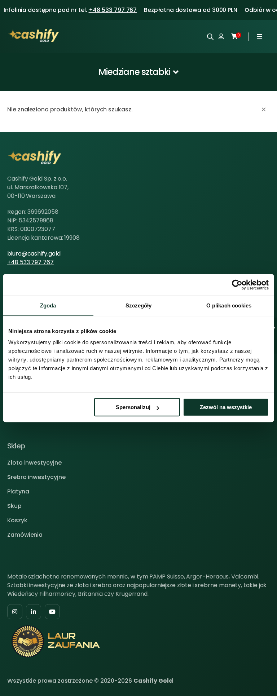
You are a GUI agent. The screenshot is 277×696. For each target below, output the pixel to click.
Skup (14, 506)
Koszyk (17, 520)
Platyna (18, 491)
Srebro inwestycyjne (36, 477)
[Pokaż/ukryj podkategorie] (138, 72)
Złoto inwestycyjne (34, 462)
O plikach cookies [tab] (229, 305)
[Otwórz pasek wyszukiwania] (210, 36)
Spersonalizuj (133, 407)
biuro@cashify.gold (34, 253)
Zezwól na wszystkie (226, 407)
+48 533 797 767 (113, 10)
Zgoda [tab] (48, 305)
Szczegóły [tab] (139, 305)
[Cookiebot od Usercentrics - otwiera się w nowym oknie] (237, 284)
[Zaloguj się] (221, 36)
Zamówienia (25, 535)
